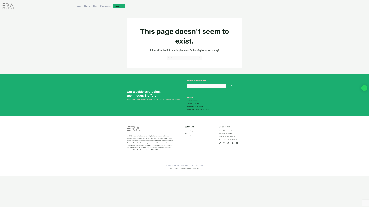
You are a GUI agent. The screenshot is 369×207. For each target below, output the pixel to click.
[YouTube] (233, 143)
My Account (105, 6)
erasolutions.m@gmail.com (227, 136)
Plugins (87, 6)
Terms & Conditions (186, 168)
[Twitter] (220, 143)
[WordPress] (228, 143)
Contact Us (187, 136)
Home (78, 6)
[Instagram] (224, 143)
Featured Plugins (189, 131)
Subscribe (234, 86)
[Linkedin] (237, 143)
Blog (95, 6)
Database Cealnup (193, 103)
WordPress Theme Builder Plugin (198, 109)
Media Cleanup (192, 101)
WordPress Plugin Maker (195, 106)
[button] (119, 6)
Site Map (196, 168)
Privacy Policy (174, 168)
